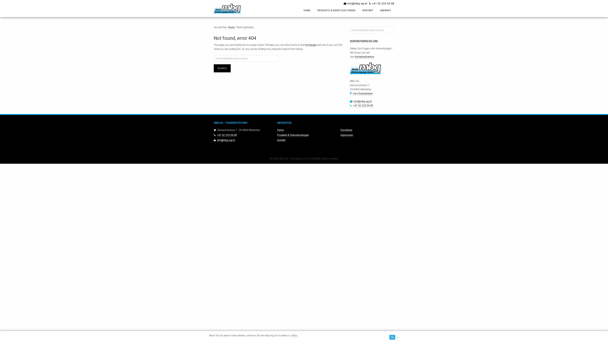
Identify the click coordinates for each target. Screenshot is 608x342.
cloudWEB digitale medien (323, 158)
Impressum (346, 135)
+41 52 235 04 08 (382, 3)
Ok (392, 337)
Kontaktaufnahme (364, 56)
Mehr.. (295, 335)
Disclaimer (346, 130)
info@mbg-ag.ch (356, 3)
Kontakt (281, 140)
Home (280, 130)
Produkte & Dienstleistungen (293, 135)
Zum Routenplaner (363, 93)
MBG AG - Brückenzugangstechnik (227, 8)
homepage (311, 44)
